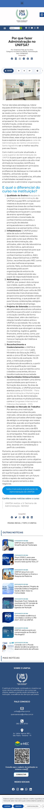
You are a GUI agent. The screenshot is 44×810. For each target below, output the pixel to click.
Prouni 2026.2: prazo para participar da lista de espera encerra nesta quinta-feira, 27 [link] (26, 559)
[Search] (21, 28)
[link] (22, 15)
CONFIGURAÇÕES (32, 806)
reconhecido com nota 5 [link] (18, 350)
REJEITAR (18, 806)
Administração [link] (33, 51)
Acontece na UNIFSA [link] (20, 51)
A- (19, 71)
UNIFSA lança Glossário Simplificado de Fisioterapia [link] (26, 544)
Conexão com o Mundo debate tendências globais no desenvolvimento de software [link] (26, 647)
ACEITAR (7, 806)
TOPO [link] (24, 523)
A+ (30, 71)
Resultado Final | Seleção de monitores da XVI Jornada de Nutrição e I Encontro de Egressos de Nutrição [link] (26, 604)
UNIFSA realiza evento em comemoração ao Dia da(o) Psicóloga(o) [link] (25, 632)
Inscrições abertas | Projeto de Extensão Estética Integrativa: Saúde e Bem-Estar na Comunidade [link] (27, 589)
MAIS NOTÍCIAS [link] (11, 658)
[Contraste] (37, 71)
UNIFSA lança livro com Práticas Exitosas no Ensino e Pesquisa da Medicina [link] (26, 574)
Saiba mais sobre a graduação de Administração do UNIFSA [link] (22, 490)
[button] (22, 3)
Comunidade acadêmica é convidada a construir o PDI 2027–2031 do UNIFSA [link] (25, 618)
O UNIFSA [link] (32, 523)
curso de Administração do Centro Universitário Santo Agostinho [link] (21, 143)
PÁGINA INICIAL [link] (14, 523)
